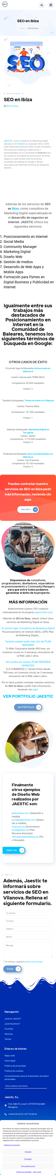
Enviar (10, 968)
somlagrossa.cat (20, 829)
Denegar (28, 1159)
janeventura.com (20, 813)
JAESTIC (8, 141)
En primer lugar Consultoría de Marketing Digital (28, 628)
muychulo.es (18, 826)
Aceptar (28, 1151)
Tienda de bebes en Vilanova (39, 400)
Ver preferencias (28, 1166)
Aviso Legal (37, 1172)
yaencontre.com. (44, 612)
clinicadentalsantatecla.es (25, 836)
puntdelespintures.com (23, 819)
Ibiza (15, 208)
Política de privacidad (24, 1172)
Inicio (22, 28)
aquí (35, 689)
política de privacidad (34, 961)
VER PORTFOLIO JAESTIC (28, 696)
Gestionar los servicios (12, 1145)
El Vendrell (20, 144)
